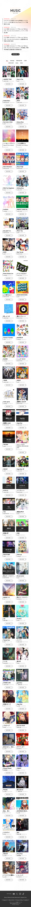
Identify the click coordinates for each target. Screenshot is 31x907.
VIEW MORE (15, 54)
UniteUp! (12, 60)
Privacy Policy (19, 900)
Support (5, 900)
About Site (11, 900)
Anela (17, 63)
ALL (7, 60)
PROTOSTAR (19, 60)
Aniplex (26, 900)
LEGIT (25, 60)
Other (21, 63)
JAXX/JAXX (11, 63)
